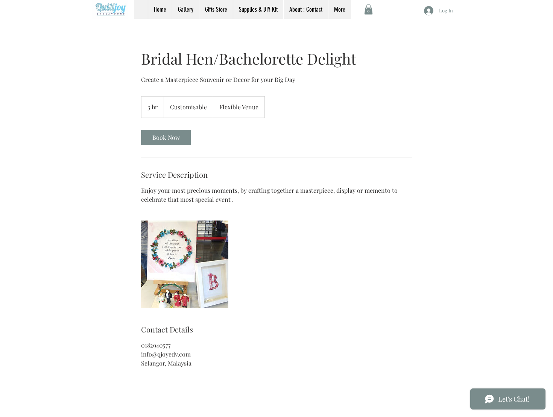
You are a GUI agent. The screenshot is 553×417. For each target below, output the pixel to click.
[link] (166, 137)
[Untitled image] (184, 264)
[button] (368, 9)
